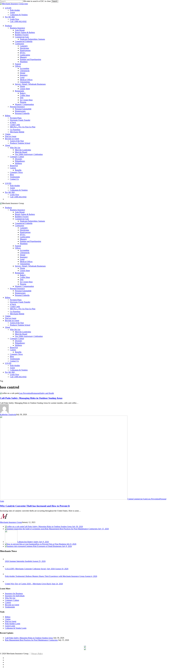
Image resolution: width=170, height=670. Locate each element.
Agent (12, 368)
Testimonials (15, 359)
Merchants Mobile (17, 314)
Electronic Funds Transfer (20, 302)
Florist (22, 268)
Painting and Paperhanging (30, 241)
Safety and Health (47, 393)
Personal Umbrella (22, 295)
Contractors (19, 225)
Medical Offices (26, 261)
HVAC (23, 234)
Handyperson (25, 232)
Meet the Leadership (23, 332)
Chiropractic (25, 252)
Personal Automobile (23, 291)
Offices (18, 248)
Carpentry (24, 228)
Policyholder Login (12, 624)
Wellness (18, 345)
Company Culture (17, 338)
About (7, 327)
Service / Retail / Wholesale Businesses (30, 266)
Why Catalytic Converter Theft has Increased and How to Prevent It (35, 506)
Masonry (23, 239)
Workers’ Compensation (24, 286)
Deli (21, 279)
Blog (12, 356)
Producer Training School (20, 325)
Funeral (18, 246)
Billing (7, 297)
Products (8, 208)
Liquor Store (25, 270)
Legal (22, 259)
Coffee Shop (25, 277)
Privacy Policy (37, 654)
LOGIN (8, 363)
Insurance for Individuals (15, 596)
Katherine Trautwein (8, 414)
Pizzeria (23, 284)
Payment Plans (16, 300)
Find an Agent (10, 318)
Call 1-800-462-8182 (18, 377)
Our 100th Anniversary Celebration (29, 336)
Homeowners (20, 293)
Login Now (14, 374)
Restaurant (35, 393)
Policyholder (15, 365)
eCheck (13, 304)
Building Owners (21, 217)
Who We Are (15, 329)
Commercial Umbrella (23, 223)
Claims (7, 316)
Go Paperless (15, 311)
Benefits (18, 352)
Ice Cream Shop (26, 282)
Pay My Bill (10, 372)
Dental (22, 255)
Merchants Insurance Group (11, 522)
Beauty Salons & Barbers (25, 214)
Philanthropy (20, 343)
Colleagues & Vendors (19, 370)
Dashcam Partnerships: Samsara (32, 221)
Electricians (24, 230)
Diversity (18, 341)
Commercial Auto (22, 219)
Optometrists (25, 264)
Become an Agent (12, 320)
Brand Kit (14, 347)
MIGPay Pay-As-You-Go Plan (22, 309)
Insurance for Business (14, 593)
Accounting (24, 250)
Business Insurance (17, 210)
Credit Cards (15, 306)
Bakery (23, 275)
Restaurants (19, 273)
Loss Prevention (25, 393)
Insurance (24, 257)
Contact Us (14, 361)
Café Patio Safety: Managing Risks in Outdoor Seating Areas (31, 398)
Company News (16, 354)
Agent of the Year (17, 323)
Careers (13, 350)
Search (54, 1)
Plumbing (24, 243)
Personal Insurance (17, 288)
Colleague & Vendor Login (15, 628)
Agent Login (10, 626)
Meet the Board (21, 334)
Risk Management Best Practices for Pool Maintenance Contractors (31, 640)
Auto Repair (20, 212)
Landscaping (25, 237)
